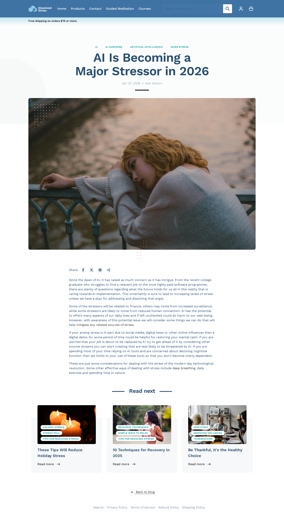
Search (98, 507)
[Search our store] (227, 8)
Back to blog (145, 492)
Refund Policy (168, 507)
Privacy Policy (117, 507)
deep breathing (184, 368)
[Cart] (251, 9)
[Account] (241, 9)
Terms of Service (142, 507)
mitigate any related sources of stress (105, 325)
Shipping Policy (193, 507)
